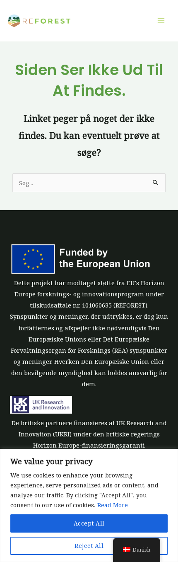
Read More (112, 505)
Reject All (89, 546)
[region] (89, 505)
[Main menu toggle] (161, 20)
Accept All (89, 523)
